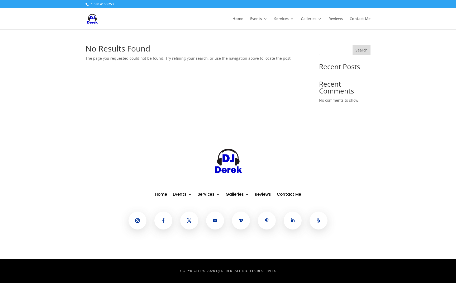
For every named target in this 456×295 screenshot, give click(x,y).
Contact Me (360, 19)
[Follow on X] (189, 221)
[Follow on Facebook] (163, 221)
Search (361, 50)
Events (256, 19)
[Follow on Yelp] (318, 221)
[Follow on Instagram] (137, 221)
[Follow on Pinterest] (267, 221)
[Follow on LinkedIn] (293, 221)
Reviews (336, 19)
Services (281, 19)
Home (237, 19)
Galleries (308, 19)
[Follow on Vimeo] (241, 221)
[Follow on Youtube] (215, 221)
